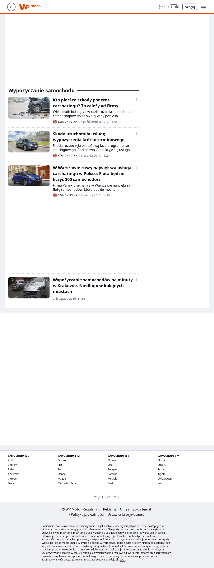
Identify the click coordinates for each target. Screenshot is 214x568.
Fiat (60, 465)
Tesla (161, 469)
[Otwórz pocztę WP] (161, 7)
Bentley (12, 465)
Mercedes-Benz (67, 483)
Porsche (112, 474)
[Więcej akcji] (136, 99)
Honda (62, 474)
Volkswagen (165, 478)
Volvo (161, 483)
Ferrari (62, 460)
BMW (11, 469)
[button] (173, 6)
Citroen (12, 478)
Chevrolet (13, 474)
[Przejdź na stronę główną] (11, 10)
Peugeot (112, 469)
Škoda (161, 460)
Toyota (162, 474)
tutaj (122, 559)
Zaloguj (190, 7)
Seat (110, 483)
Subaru (162, 465)
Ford (60, 469)
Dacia (11, 483)
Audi (10, 460)
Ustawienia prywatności (125, 514)
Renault (112, 478)
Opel (110, 465)
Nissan (112, 460)
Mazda (62, 478)
